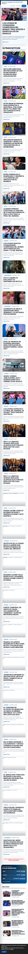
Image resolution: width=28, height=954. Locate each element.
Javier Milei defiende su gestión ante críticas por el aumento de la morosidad (13, 677)
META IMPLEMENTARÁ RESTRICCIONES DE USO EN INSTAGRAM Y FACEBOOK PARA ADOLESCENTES (12, 72)
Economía (6, 373)
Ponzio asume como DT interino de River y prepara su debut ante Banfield (13, 513)
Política (6, 473)
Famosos (6, 739)
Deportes (6, 240)
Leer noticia (6, 119)
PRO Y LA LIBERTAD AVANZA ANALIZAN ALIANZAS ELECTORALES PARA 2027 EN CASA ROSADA (13, 445)
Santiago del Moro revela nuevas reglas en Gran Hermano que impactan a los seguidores (13, 843)
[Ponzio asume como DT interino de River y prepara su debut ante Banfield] (14, 499)
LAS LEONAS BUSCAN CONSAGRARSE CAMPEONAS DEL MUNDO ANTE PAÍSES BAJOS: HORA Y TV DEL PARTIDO (13, 246)
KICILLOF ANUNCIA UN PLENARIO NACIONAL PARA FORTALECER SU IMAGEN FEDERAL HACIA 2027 (13, 345)
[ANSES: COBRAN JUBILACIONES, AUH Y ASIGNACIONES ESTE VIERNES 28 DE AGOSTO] (14, 365)
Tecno (5, 66)
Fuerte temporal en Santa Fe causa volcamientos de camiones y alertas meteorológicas (12, 611)
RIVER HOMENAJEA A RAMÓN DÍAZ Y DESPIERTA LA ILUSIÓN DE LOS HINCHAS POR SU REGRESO (13, 177)
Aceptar (4, 951)
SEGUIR (23, 5)
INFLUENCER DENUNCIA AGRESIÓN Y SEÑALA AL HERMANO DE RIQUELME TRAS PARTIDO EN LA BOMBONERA (13, 143)
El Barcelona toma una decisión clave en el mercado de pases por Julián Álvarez (14, 777)
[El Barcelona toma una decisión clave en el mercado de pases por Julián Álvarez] (14, 763)
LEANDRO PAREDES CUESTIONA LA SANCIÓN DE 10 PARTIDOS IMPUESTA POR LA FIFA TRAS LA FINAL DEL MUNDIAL (13, 212)
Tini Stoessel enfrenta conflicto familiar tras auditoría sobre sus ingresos (13, 810)
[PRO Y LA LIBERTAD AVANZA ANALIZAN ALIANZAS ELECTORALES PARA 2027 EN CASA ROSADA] (14, 430)
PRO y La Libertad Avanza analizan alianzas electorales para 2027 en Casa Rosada (13, 479)
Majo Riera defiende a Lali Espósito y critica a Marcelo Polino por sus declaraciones (13, 744)
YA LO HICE (18, 5)
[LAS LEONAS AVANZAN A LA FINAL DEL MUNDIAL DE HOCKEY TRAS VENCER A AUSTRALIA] (14, 397)
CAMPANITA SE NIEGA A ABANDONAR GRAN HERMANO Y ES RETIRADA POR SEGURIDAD (13, 311)
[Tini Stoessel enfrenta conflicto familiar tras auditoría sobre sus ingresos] (14, 796)
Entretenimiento (7, 275)
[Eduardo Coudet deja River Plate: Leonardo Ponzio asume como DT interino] (14, 563)
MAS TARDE (12, 5)
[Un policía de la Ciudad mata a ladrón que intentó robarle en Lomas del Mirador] (14, 532)
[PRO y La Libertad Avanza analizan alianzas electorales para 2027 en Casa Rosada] (14, 465)
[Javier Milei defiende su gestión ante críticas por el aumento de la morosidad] (14, 663)
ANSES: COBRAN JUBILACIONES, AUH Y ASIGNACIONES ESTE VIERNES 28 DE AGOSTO (12, 378)
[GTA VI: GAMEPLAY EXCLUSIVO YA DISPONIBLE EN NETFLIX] (14, 266)
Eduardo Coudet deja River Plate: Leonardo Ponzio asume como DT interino (13, 577)
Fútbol (5, 137)
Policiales (6, 540)
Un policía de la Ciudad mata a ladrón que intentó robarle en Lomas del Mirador (13, 546)
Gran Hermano (7, 306)
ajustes (11, 949)
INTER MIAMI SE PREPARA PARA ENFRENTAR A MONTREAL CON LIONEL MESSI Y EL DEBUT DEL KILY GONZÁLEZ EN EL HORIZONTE (13, 108)
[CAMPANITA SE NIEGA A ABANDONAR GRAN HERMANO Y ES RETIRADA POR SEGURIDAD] (14, 297)
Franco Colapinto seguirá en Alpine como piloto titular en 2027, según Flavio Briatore (13, 644)
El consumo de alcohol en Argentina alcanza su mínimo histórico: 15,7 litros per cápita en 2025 (13, 711)
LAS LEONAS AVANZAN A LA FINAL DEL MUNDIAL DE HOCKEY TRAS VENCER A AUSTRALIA (13, 411)
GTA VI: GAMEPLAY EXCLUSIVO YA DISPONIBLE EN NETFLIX (12, 279)
